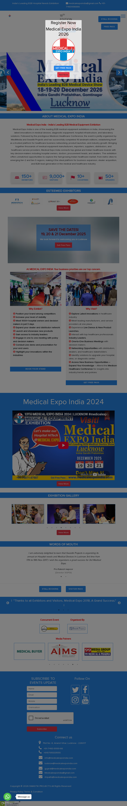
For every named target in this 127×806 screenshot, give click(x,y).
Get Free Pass (63, 68)
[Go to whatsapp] (7, 797)
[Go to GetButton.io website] (7, 803)
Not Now (63, 74)
